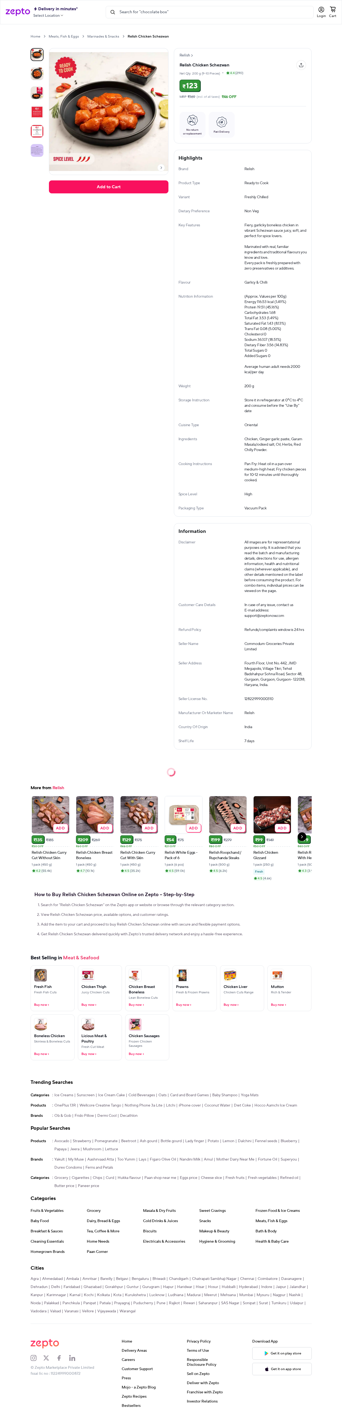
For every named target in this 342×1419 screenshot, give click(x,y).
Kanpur (37, 1295)
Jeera (74, 1149)
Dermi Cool (107, 1115)
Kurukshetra (135, 1295)
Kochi (89, 1295)
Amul (208, 1159)
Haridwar (184, 1287)
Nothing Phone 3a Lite (143, 1105)
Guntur (133, 1287)
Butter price (64, 1185)
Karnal (74, 1295)
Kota (117, 1295)
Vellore (88, 1311)
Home (35, 36)
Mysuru (263, 1295)
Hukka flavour (129, 1177)
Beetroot (128, 1141)
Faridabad (72, 1287)
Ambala (72, 1278)
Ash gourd (148, 1141)
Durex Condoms (68, 1167)
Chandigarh (178, 1278)
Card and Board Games (189, 1095)
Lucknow (156, 1295)
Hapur (168, 1287)
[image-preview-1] (37, 73)
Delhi (55, 1287)
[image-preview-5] (37, 150)
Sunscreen (86, 1095)
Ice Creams (63, 1095)
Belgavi (122, 1278)
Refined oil (289, 1177)
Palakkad (51, 1303)
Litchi (170, 1105)
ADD (60, 828)
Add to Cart (109, 187)
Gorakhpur (114, 1287)
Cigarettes (80, 1177)
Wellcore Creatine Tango (100, 1105)
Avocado (61, 1141)
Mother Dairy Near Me (235, 1159)
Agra (35, 1278)
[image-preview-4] (37, 131)
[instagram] (37, 1358)
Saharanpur (208, 1303)
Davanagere (291, 1278)
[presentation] (44, 36)
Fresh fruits (234, 1177)
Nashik (294, 1295)
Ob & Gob (62, 1115)
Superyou (289, 1159)
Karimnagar (56, 1295)
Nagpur (279, 1295)
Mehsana (228, 1295)
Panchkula (71, 1303)
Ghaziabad (92, 1287)
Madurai (194, 1295)
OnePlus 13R (65, 1105)
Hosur (213, 1287)
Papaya (60, 1149)
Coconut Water (217, 1105)
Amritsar (89, 1278)
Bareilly (106, 1278)
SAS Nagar (230, 1303)
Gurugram (151, 1287)
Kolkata (103, 1295)
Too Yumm (126, 1159)
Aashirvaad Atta (100, 1159)
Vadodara (39, 1311)
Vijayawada (106, 1311)
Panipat (89, 1303)
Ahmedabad (52, 1278)
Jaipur (281, 1287)
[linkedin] (75, 1358)
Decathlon (129, 1115)
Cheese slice (211, 1177)
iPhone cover (190, 1105)
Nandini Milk (190, 1159)
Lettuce (111, 1149)
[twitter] (49, 1358)
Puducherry (143, 1303)
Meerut (210, 1295)
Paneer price (88, 1185)
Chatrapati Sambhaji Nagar (214, 1278)
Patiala (105, 1303)
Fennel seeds (266, 1141)
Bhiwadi (158, 1278)
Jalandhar (298, 1287)
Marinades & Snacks (103, 36)
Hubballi (228, 1287)
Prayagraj (122, 1303)
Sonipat (249, 1303)
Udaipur (296, 1303)
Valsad (55, 1311)
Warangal (127, 1311)
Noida (36, 1303)
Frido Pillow (84, 1115)
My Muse (76, 1159)
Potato (213, 1141)
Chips (97, 1177)
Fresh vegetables (262, 1177)
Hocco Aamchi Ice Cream (275, 1105)
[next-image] (161, 168)
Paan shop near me (160, 1177)
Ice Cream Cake (111, 1095)
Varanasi (71, 1311)
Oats (162, 1095)
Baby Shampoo (224, 1095)
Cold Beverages (141, 1095)
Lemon (228, 1141)
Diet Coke (242, 1105)
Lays (142, 1159)
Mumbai (246, 1295)
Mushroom (92, 1149)
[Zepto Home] (18, 12)
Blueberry (289, 1141)
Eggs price (188, 1177)
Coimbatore (268, 1278)
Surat (263, 1303)
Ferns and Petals (99, 1167)
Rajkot (174, 1303)
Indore (266, 1287)
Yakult (59, 1159)
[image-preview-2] (37, 92)
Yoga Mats (249, 1095)
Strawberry (82, 1141)
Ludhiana (175, 1295)
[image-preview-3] (37, 112)
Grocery (61, 1177)
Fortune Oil (267, 1159)
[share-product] (301, 65)
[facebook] (62, 1358)
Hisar (200, 1287)
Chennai (247, 1278)
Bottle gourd (171, 1141)
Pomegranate (106, 1141)
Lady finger (194, 1141)
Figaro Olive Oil (163, 1159)
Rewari (189, 1303)
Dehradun (39, 1287)
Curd (110, 1177)
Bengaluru (140, 1278)
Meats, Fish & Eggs (64, 36)
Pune (161, 1303)
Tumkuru (278, 1303)
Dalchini (244, 1141)
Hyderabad (248, 1287)
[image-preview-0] (37, 54)
